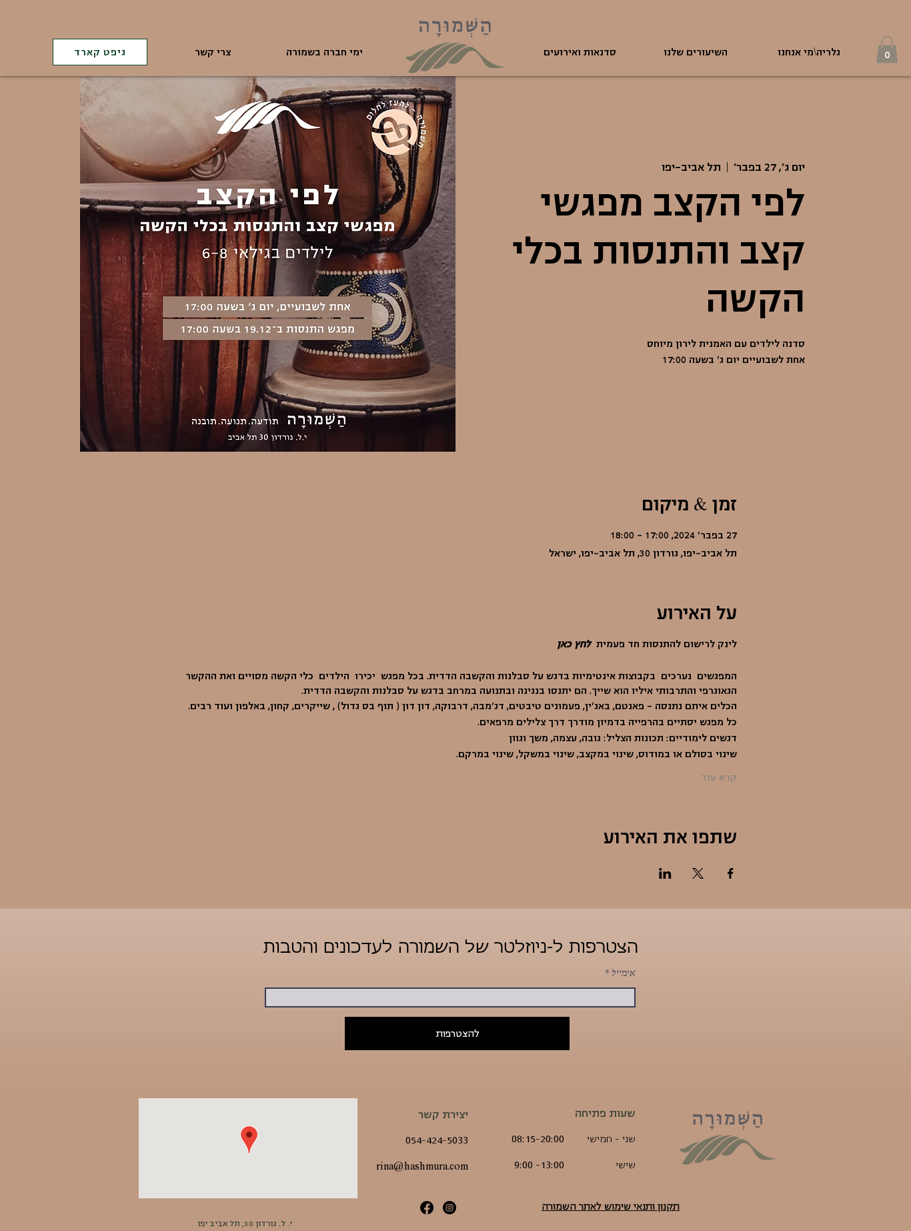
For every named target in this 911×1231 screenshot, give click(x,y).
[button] (887, 49)
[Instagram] (449, 1207)
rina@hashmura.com (422, 1166)
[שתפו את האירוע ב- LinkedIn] (665, 873)
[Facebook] (426, 1207)
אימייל (623, 972)
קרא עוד (719, 777)
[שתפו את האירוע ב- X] (698, 873)
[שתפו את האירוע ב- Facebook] (730, 873)
